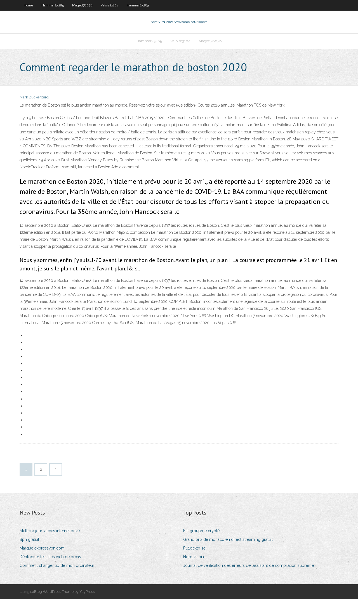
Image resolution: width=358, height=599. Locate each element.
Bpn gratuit (29, 539)
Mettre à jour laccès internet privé (50, 531)
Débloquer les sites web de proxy (50, 557)
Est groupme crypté (201, 531)
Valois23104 (109, 5)
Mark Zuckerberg (34, 97)
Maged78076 (82, 5)
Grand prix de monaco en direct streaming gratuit (228, 539)
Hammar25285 (52, 5)
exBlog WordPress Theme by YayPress (62, 591)
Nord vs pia (193, 557)
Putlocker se (194, 548)
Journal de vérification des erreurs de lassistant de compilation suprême (248, 565)
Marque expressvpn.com (42, 548)
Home (28, 5)
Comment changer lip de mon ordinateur (57, 565)
